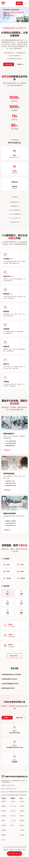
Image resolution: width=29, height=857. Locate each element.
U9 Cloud (13, 811)
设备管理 (3, 830)
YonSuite (13, 801)
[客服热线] (9, 853)
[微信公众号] (16, 853)
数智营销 (3, 811)
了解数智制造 (6, 450)
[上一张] (3, 15)
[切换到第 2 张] (14, 21)
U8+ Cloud (13, 806)
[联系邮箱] (13, 853)
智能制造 (3, 806)
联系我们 (22, 820)
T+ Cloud (13, 820)
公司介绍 (22, 801)
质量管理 (3, 835)
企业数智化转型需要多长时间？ (10, 683)
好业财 (12, 825)
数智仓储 (3, 825)
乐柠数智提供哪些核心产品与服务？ (11, 674)
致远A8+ (3, 839)
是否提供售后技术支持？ (8, 688)
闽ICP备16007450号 (20, 849)
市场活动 (22, 835)
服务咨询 (19, 3)
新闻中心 (22, 815)
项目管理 (3, 815)
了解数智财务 (6, 529)
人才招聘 (22, 830)
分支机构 (22, 806)
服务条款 (11, 849)
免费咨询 (19, 64)
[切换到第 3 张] (15, 21)
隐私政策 (5, 849)
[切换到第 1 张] (13, 21)
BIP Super (13, 815)
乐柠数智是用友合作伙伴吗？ (9, 679)
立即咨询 (6, 717)
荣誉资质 (22, 811)
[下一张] (26, 15)
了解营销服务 (6, 490)
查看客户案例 (13, 656)
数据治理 (3, 801)
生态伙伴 (22, 825)
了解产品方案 (8, 64)
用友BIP (3, 820)
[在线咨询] (20, 853)
